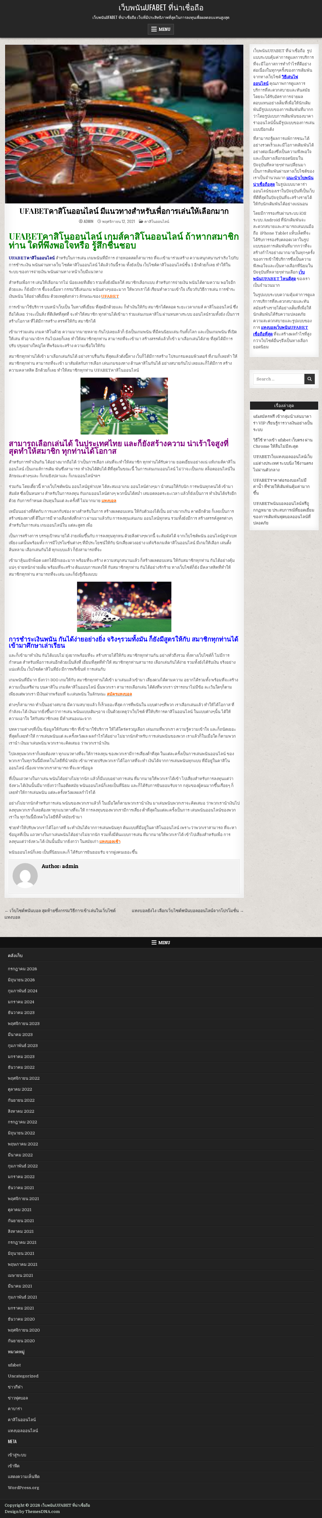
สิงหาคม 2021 (21, 1231)
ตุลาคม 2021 (19, 1209)
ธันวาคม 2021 (21, 1187)
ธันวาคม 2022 (21, 1067)
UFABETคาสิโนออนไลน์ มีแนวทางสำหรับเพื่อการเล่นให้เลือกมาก (124, 211)
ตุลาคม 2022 (20, 1089)
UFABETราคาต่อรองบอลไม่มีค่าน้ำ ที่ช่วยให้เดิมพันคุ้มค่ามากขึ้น (281, 487)
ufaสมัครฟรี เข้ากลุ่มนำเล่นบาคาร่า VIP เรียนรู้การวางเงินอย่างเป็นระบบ (283, 423)
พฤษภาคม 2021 (22, 1264)
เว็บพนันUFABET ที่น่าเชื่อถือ (161, 7)
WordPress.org (23, 1487)
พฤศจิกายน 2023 (24, 1023)
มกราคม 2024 (21, 1002)
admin (88, 221)
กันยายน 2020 (21, 1340)
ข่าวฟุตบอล (18, 1398)
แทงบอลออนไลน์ (23, 1430)
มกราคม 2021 (21, 1308)
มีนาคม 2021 (20, 1286)
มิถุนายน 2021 (21, 1253)
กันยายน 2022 (21, 1100)
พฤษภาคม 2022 (23, 1144)
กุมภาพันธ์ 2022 (23, 1166)
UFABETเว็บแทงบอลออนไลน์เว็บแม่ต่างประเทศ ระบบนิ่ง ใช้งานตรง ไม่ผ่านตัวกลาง (283, 463)
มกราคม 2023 (21, 1056)
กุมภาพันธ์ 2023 (23, 1045)
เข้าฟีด (13, 1466)
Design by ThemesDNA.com (32, 1512)
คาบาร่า (15, 1408)
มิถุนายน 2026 (21, 980)
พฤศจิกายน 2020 (24, 1330)
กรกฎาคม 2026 (22, 969)
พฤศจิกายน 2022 (24, 1078)
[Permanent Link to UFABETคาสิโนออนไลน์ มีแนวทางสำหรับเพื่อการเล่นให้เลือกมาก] (124, 124)
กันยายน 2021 (21, 1220)
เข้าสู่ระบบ (17, 1455)
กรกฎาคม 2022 (22, 1122)
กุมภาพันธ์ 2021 (22, 1297)
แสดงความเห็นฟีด (24, 1476)
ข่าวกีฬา (15, 1387)
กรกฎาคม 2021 (22, 1242)
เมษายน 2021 (20, 1275)
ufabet (14, 1365)
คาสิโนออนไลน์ (156, 221)
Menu (164, 29)
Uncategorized (23, 1376)
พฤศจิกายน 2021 (23, 1198)
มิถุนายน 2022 (21, 1133)
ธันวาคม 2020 (21, 1319)
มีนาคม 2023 (20, 1034)
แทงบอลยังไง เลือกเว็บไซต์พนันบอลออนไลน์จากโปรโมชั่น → (188, 910)
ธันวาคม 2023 (21, 1012)
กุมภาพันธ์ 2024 (22, 991)
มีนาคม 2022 (20, 1155)
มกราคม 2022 (21, 1176)
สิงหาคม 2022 (21, 1111)
